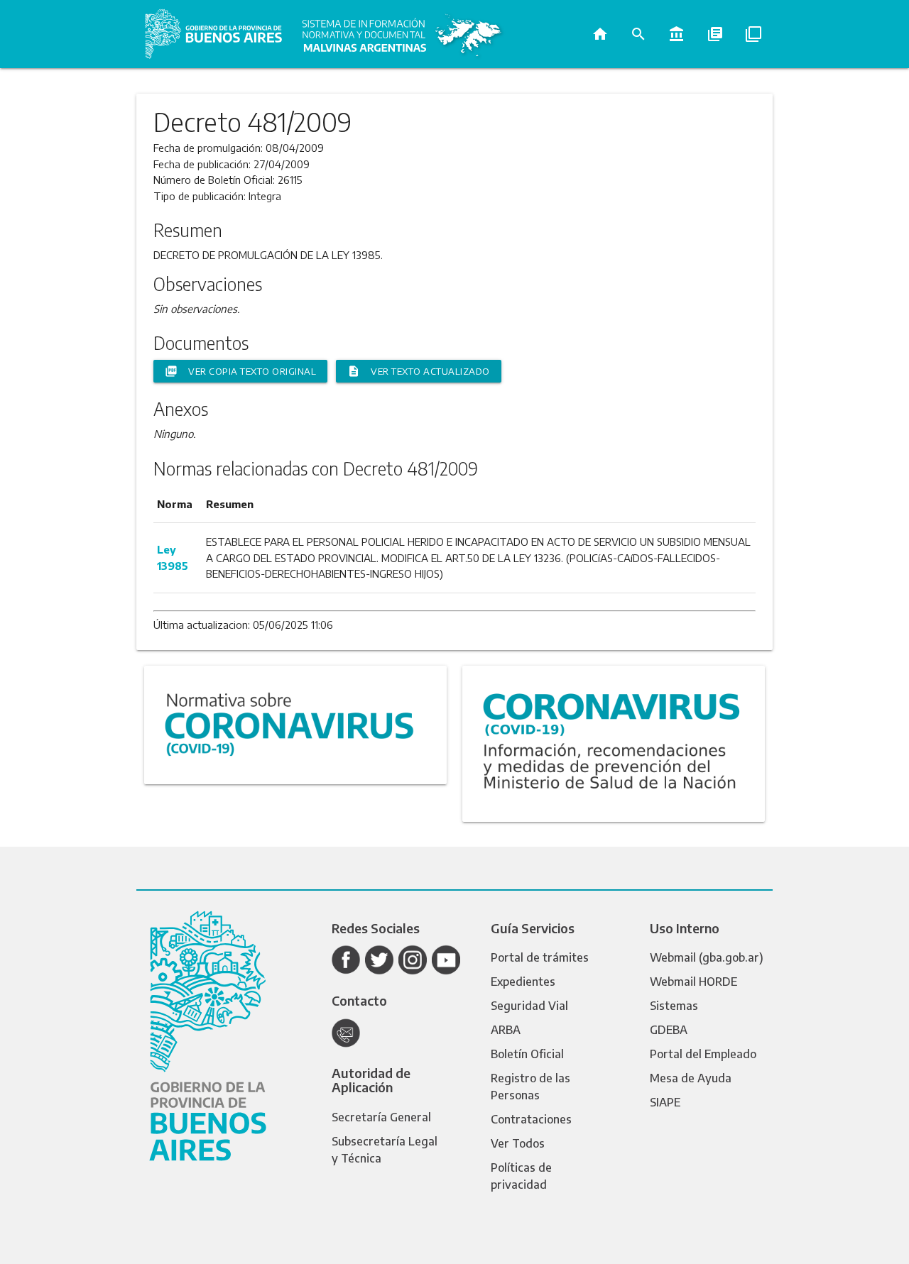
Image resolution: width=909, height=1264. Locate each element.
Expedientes (523, 981)
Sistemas (674, 1006)
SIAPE (665, 1102)
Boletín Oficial (527, 1054)
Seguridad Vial (529, 1006)
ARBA (506, 1030)
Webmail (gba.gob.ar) (706, 957)
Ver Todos (518, 1143)
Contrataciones (531, 1119)
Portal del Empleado (703, 1054)
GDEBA (668, 1030)
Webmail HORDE (693, 981)
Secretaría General (381, 1117)
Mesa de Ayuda (690, 1078)
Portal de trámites (540, 957)
